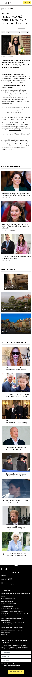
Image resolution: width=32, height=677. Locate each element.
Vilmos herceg (17, 32)
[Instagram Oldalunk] (15, 572)
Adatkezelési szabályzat (7, 606)
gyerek (3, 32)
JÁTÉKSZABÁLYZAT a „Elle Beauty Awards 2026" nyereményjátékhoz (13, 619)
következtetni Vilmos (7, 126)
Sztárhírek (10, 8)
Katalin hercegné (25, 32)
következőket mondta (15, 130)
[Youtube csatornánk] (18, 572)
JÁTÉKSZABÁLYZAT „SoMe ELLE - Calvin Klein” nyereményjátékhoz (12, 624)
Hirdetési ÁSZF (4, 634)
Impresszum (3, 596)
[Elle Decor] (8, 2)
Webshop (27, 2)
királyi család (9, 32)
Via (2, 154)
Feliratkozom (16, 672)
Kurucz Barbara (21, 28)
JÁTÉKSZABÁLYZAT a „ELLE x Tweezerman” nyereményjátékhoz (11, 631)
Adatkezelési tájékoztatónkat (11, 665)
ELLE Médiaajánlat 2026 (7, 601)
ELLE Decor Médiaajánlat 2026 (8, 603)
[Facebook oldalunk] (13, 572)
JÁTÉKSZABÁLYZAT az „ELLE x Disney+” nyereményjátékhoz (15, 593)
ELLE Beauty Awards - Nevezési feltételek (10, 608)
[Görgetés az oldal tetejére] (16, 564)
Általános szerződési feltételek (8, 598)
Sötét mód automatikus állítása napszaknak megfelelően (10, 584)
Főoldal (4, 8)
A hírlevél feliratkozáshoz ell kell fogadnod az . (14, 664)
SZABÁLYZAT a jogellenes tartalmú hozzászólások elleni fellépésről (14, 615)
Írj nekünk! (3, 575)
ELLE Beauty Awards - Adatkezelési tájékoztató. (12, 611)
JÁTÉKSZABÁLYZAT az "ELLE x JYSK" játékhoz (12, 627)
